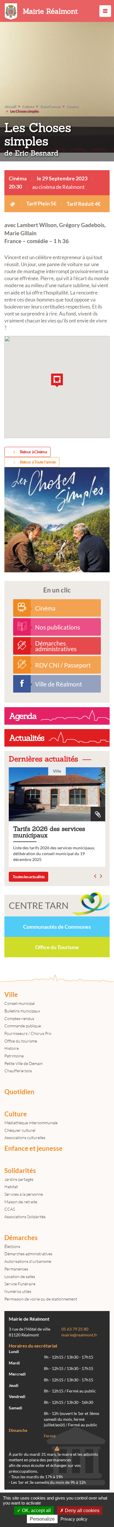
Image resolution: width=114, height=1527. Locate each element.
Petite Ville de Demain (23, 1063)
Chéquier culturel (19, 1130)
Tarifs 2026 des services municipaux (57, 817)
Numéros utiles (17, 1291)
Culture (15, 1114)
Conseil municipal (19, 1003)
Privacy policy (74, 1518)
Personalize (42, 1518)
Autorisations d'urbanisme (27, 1261)
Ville (11, 994)
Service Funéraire (19, 1283)
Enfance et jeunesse (33, 1148)
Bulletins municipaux (22, 1010)
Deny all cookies (81, 1510)
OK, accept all (36, 1510)
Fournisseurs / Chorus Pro (27, 1033)
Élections (12, 1246)
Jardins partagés (18, 1179)
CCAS (9, 1209)
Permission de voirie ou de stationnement (40, 1298)
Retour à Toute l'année (38, 461)
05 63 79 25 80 (74, 1329)
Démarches (21, 1238)
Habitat (11, 1186)
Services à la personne (23, 1194)
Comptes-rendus (19, 1018)
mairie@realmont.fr (79, 1335)
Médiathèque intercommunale (31, 1122)
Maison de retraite (20, 1201)
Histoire (11, 1048)
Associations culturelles (24, 1137)
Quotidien (19, 1092)
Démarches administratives (28, 1253)
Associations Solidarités (25, 1216)
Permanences (16, 1268)
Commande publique (22, 1025)
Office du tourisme (20, 1040)
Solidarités (20, 1170)
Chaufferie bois (18, 1070)
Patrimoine (14, 1055)
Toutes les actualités (28, 876)
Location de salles (19, 1276)
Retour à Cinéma (33, 451)
